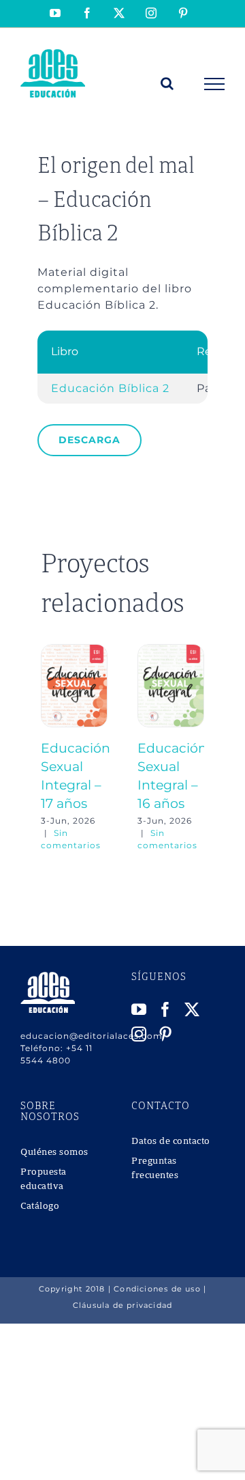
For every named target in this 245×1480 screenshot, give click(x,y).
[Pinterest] (166, 1034)
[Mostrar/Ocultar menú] (214, 84)
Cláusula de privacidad (122, 1305)
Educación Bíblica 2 (110, 388)
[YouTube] (139, 1009)
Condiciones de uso (157, 1289)
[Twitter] (192, 1009)
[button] (51, 748)
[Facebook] (166, 1009)
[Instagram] (139, 1034)
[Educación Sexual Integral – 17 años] (74, 650)
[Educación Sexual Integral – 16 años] (170, 650)
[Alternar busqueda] (167, 83)
